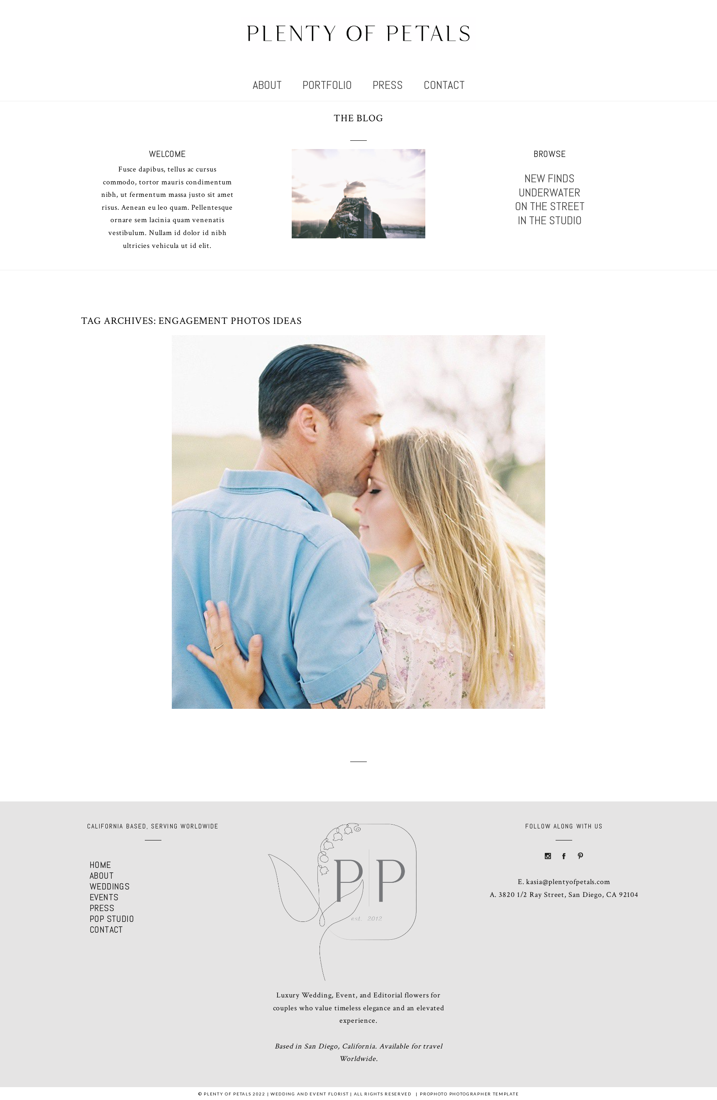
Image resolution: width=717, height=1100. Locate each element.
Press (388, 85)
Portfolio (327, 85)
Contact (444, 85)
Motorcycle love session (357, 505)
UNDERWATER (549, 193)
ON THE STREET (550, 206)
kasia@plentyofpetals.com (568, 882)
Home (100, 864)
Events (104, 897)
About (267, 85)
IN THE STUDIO (550, 220)
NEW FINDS (549, 178)
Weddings (110, 886)
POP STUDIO (112, 918)
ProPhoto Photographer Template (469, 1093)
